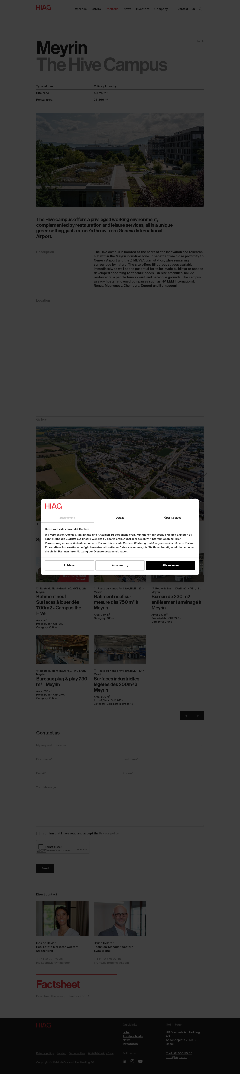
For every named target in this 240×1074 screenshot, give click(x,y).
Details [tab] (120, 517)
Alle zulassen (170, 565)
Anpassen (118, 565)
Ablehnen (69, 565)
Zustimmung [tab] (67, 517)
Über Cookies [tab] (172, 517)
